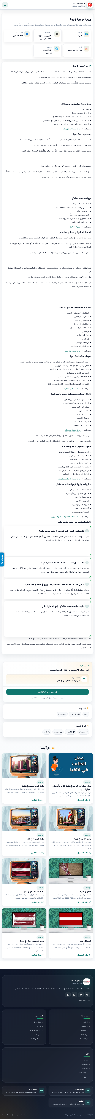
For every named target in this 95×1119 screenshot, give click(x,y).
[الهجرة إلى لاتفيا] (71, 920)
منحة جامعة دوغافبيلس (72, 351)
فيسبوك (82, 732)
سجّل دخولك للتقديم (46, 692)
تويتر (45, 732)
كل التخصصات (83, 1039)
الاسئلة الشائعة (6, 1115)
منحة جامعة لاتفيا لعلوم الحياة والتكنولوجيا (66, 516)
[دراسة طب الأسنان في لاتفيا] (24, 871)
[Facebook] (87, 994)
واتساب (56, 732)
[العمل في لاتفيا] (71, 871)
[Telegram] (81, 994)
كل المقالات (84, 1035)
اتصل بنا (38, 1035)
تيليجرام (69, 732)
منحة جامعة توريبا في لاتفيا (72, 128)
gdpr (13, 1115)
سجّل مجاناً (37, 1022)
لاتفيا (85, 714)
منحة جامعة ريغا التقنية (72, 388)
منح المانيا (84, 1068)
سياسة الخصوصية (35, 1030)
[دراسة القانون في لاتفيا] (71, 818)
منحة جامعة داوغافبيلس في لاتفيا (69, 479)
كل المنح (85, 1022)
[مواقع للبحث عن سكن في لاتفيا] (24, 920)
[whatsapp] (74, 994)
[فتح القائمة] (5, 5)
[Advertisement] (47, 93)
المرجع (85, 1077)
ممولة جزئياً (62, 714)
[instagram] (68, 994)
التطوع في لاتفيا (75, 227)
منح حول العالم (83, 1072)
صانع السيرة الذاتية (35, 1039)
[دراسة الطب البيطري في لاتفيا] (24, 765)
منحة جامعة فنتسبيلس (72, 430)
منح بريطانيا (84, 1064)
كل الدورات (84, 1030)
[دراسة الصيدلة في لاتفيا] (24, 818)
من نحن (85, 1060)
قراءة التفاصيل (83, 800)
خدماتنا (39, 1026)
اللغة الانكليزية (75, 714)
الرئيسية (87, 1000)
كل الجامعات (83, 1026)
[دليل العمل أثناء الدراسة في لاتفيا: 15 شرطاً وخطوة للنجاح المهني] (71, 765)
